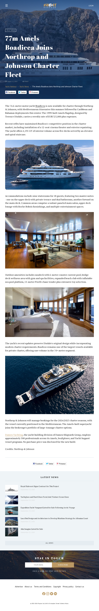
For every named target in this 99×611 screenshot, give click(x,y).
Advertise (19, 586)
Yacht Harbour (50, 6)
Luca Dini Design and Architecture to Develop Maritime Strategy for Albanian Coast (54, 518)
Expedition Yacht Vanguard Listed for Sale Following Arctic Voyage (48, 507)
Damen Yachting (14, 434)
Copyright (57, 586)
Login (91, 6)
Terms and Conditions (42, 586)
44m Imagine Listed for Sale (32, 529)
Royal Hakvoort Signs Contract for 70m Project (40, 486)
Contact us (79, 586)
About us (28, 586)
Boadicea (40, 105)
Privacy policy (68, 586)
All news (49, 543)
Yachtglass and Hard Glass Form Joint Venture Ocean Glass (45, 497)
